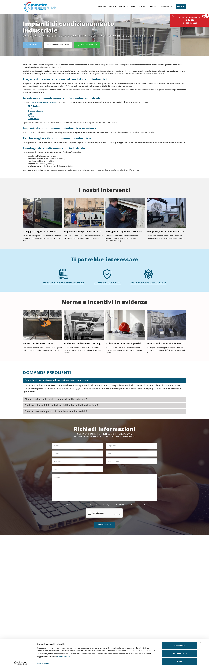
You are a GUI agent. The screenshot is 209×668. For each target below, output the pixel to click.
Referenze (152, 6)
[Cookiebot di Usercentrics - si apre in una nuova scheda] (20, 663)
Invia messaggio (104, 525)
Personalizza (178, 653)
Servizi (112, 6)
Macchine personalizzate (149, 282)
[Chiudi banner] (200, 643)
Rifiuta (179, 661)
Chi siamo (102, 6)
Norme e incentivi (138, 6)
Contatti (180, 6)
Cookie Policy (63, 657)
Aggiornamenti (166, 6)
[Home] (40, 7)
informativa (94, 505)
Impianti (122, 6)
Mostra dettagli (43, 663)
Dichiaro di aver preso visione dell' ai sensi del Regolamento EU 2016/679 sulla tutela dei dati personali (105, 505)
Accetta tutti (179, 645)
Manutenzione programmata (63, 282)
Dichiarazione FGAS (107, 282)
